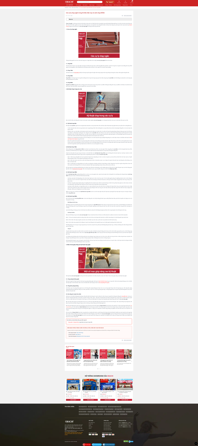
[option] (73, 390)
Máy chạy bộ (85, 4)
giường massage (116, 414)
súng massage (100, 414)
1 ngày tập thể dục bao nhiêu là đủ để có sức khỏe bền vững (90, 361)
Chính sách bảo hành (107, 426)
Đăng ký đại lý (125, 4)
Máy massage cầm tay (83, 406)
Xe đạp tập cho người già (109, 409)
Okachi (90, 425)
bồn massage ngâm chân (110, 411)
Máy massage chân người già (98, 409)
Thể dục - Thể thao (108, 4)
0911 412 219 (123, 425)
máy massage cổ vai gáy (120, 411)
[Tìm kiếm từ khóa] (78, 2)
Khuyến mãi (91, 423)
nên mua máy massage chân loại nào (114, 406)
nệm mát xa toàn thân (108, 414)
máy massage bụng (123, 414)
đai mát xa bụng (93, 414)
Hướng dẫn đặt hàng (107, 423)
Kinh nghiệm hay (92, 422)
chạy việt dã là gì (80, 332)
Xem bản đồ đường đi (69, 397)
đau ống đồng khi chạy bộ (104, 282)
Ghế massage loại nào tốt (102, 406)
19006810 (124, 426)
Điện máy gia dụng (117, 4)
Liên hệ (90, 428)
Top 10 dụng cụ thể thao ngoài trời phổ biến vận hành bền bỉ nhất (73, 361)
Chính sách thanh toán (108, 429)
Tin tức (131, 4)
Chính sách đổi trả (107, 425)
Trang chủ (66, 7)
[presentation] (66, 361)
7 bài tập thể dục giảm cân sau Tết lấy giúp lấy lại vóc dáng (123, 361)
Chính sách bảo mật (107, 428)
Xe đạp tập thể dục (99, 4)
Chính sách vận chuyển (108, 422)
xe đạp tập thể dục (91, 411)
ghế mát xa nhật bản (82, 411)
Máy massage (92, 4)
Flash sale (90, 426)
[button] (97, 368)
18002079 (123, 422)
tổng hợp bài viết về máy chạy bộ (83, 336)
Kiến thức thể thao (75, 7)
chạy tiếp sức (78, 334)
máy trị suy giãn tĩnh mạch (100, 411)
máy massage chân (129, 411)
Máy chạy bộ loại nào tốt (92, 406)
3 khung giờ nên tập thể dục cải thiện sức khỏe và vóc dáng (106, 361)
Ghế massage (78, 4)
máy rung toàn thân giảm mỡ (84, 414)
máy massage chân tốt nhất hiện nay (85, 409)
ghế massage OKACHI (118, 409)
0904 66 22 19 (124, 423)
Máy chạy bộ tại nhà (127, 409)
